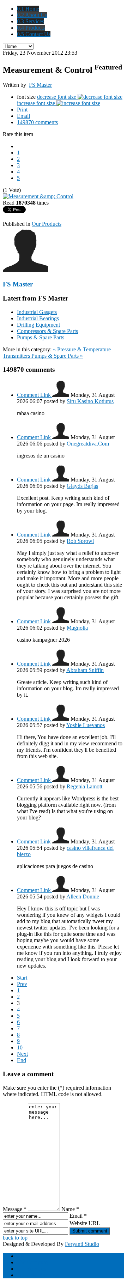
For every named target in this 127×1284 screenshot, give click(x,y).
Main (23, 1256)
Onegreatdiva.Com (88, 444)
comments (37, 122)
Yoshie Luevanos (85, 725)
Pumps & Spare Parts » (57, 356)
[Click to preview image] (38, 196)
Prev (22, 984)
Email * (78, 1216)
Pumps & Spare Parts (40, 337)
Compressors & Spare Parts (47, 331)
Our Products (46, 224)
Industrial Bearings (38, 318)
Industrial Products (38, 1275)
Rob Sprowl (80, 541)
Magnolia (77, 628)
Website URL (84, 1223)
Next (22, 1054)
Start (22, 978)
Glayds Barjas (82, 486)
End (21, 1060)
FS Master (40, 85)
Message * (14, 1209)
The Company (33, 1262)
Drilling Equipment (38, 325)
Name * (70, 1209)
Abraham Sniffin (85, 670)
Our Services (31, 1269)
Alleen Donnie (82, 897)
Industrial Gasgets (37, 312)
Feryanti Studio (82, 1244)
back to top (15, 1238)
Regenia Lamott (84, 786)
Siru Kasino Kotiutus (90, 401)
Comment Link (34, 395)
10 (20, 1047)
